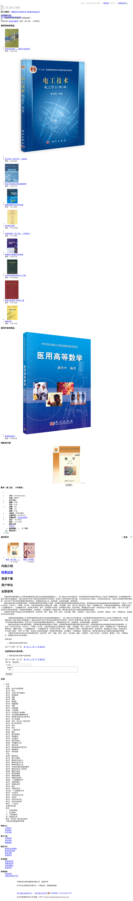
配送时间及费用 (11, 849)
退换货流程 (9, 863)
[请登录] (106, 3)
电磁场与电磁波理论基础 (14, 254)
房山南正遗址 (10, 226)
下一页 (36, 647)
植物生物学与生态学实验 (14, 205)
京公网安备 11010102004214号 (60, 893)
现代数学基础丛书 (33, 12)
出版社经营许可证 (11, 876)
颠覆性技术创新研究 (18, 12)
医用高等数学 (10, 436)
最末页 (42, 647)
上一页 (31, 647)
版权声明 (8, 868)
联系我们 (8, 830)
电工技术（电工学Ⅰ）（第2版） (16, 159)
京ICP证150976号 (40, 893)
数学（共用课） (29, 559)
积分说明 (8, 840)
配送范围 (8, 853)
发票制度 (8, 838)
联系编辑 (69, 485)
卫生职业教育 (13, 21)
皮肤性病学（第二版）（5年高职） (18, 233)
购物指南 (8, 843)
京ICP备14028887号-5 (24, 893)
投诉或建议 (9, 865)
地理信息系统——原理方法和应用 (17, 49)
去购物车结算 (7, 16)
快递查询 (8, 855)
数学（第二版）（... (13, 559)
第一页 (26, 647)
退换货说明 (9, 861)
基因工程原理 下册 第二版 (14, 300)
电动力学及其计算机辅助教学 (16, 184)
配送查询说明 (10, 851)
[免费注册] (122, 3)
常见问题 (8, 832)
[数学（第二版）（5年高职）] (66, 483)
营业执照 (8, 874)
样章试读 (7, 572)
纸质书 (11, 526)
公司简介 (8, 828)
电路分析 (8, 321)
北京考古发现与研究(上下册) (15, 275)
